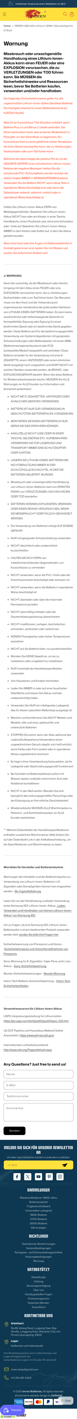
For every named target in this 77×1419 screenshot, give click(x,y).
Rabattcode (39, 1277)
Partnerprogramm (38, 1298)
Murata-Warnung (54, 973)
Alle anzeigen (38, 1227)
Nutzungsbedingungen (38, 1256)
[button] (4, 14)
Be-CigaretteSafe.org (28, 891)
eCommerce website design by (33, 1395)
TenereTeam (39, 1307)
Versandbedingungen (38, 1248)
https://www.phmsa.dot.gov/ (37, 1035)
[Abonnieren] (65, 1165)
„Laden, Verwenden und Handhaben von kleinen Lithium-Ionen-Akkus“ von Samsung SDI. (38, 910)
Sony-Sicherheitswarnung (30, 966)
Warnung (38, 1261)
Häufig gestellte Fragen (38, 1294)
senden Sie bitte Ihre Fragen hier (38, 934)
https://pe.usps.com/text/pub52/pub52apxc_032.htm (36, 1021)
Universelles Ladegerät (38, 1210)
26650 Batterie (38, 1223)
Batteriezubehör (38, 1202)
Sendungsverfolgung (38, 1285)
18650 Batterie (38, 1214)
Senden (14, 1131)
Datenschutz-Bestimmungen (38, 1243)
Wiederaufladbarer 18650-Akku (38, 1197)
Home (7, 25)
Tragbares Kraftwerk (38, 1206)
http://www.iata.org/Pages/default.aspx (28, 1050)
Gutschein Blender (38, 1302)
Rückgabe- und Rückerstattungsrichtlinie (38, 1252)
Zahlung (38, 1281)
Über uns (38, 1290)
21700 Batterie (38, 1219)
